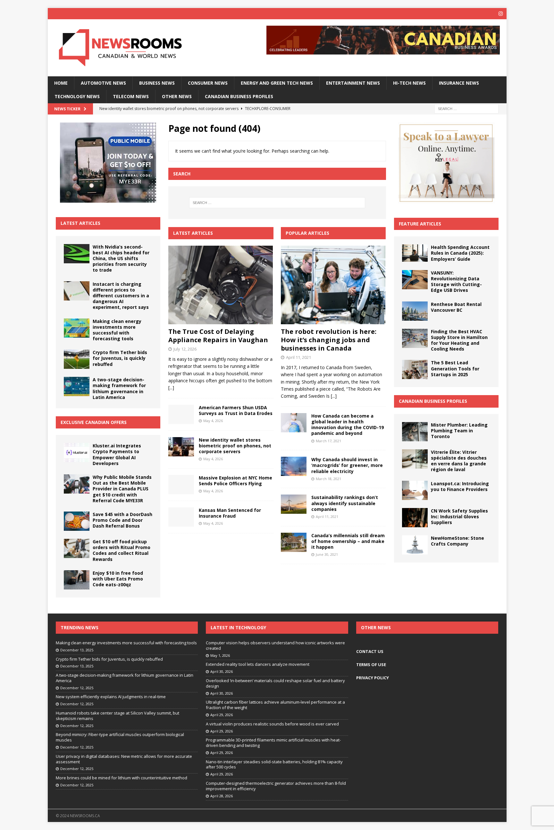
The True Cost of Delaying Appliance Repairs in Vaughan (218, 335)
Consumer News (208, 83)
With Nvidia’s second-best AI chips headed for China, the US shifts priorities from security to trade (121, 258)
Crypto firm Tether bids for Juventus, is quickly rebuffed (120, 358)
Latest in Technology (238, 627)
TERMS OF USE (371, 664)
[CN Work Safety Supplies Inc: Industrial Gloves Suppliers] (415, 517)
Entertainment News (353, 83)
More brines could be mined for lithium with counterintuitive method (121, 778)
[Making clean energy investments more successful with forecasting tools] (76, 328)
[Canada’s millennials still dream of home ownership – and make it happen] (293, 542)
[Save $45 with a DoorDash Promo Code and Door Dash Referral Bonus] (76, 521)
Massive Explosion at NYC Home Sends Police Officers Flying (235, 481)
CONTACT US (369, 651)
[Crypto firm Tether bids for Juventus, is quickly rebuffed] (76, 359)
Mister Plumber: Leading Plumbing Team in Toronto (459, 430)
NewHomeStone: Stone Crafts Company (457, 541)
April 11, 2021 (298, 357)
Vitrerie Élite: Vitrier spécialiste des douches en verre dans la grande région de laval (459, 461)
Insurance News (459, 83)
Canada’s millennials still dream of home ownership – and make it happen (348, 541)
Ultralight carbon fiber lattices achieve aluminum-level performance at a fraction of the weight (275, 704)
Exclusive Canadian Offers (94, 422)
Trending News (79, 627)
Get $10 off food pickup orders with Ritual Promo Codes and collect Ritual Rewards (121, 550)
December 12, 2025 (76, 687)
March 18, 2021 (328, 478)
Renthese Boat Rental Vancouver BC (456, 307)
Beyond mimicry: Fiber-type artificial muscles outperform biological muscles (120, 737)
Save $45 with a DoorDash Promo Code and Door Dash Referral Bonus (122, 520)
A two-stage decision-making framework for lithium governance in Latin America (119, 388)
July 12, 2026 (185, 349)
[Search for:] (466, 109)
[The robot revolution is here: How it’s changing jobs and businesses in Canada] (333, 285)
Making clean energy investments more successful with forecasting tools (117, 330)
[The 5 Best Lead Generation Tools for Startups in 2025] (415, 369)
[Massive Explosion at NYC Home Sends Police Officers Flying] (181, 484)
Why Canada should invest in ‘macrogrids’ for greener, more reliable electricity (347, 465)
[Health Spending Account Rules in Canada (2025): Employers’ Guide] (415, 253)
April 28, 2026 (221, 795)
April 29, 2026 (221, 714)
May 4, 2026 (213, 420)
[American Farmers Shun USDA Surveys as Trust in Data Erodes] (181, 414)
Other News (177, 96)
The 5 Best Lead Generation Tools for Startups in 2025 (455, 368)
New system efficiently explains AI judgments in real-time (111, 696)
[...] (171, 388)
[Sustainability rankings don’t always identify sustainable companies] (293, 504)
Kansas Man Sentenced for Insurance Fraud (230, 513)
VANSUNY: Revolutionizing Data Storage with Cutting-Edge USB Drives (456, 281)
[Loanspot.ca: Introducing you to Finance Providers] (415, 490)
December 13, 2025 (76, 650)
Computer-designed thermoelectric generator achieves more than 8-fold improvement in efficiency (276, 786)
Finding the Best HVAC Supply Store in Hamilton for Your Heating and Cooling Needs (459, 340)
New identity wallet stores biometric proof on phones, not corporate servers (235, 445)
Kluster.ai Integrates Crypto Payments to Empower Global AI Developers (117, 454)
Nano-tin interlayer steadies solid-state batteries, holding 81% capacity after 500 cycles (274, 764)
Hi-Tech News (409, 83)
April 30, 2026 (221, 671)
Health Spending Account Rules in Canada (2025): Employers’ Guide (460, 253)
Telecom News (131, 96)
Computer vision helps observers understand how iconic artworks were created (275, 645)
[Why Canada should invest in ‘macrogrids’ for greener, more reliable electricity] (293, 466)
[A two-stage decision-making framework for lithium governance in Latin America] (76, 386)
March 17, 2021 (328, 440)
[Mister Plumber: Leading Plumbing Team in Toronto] (415, 431)
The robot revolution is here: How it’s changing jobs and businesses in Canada (328, 339)
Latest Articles (80, 223)
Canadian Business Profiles (239, 96)
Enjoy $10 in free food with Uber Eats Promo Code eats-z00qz (118, 579)
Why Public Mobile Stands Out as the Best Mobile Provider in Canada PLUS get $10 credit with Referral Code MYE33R (122, 489)
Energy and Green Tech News (277, 83)
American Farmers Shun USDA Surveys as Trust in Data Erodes (236, 410)
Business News (157, 83)
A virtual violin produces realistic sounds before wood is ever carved (272, 724)
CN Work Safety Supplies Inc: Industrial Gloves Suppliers (459, 516)
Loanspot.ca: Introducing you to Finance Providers (460, 486)
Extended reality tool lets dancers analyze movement (257, 664)
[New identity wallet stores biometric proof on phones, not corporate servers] (181, 446)
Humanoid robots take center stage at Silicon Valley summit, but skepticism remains (117, 715)
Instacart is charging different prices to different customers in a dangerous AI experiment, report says (121, 295)
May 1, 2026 (220, 655)
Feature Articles (420, 224)
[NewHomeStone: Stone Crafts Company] (415, 545)
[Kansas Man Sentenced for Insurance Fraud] (181, 517)
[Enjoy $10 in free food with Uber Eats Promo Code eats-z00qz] (76, 579)
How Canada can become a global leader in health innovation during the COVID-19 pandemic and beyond (347, 424)
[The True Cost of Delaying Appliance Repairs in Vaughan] (220, 285)
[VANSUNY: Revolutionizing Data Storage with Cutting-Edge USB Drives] (415, 279)
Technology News (77, 96)
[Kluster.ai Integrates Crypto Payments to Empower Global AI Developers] (76, 452)
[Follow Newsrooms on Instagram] (501, 13)
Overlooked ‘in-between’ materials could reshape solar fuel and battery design (275, 683)
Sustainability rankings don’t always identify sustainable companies (344, 503)
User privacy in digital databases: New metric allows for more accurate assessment (124, 759)
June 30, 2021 (327, 554)
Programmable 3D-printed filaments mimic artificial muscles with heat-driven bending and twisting (273, 742)
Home (61, 83)
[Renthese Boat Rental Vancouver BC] (415, 311)
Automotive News (103, 83)
